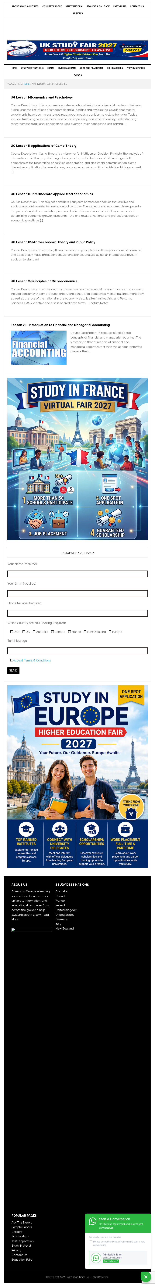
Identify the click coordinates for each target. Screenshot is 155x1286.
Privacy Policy (119, 1241)
